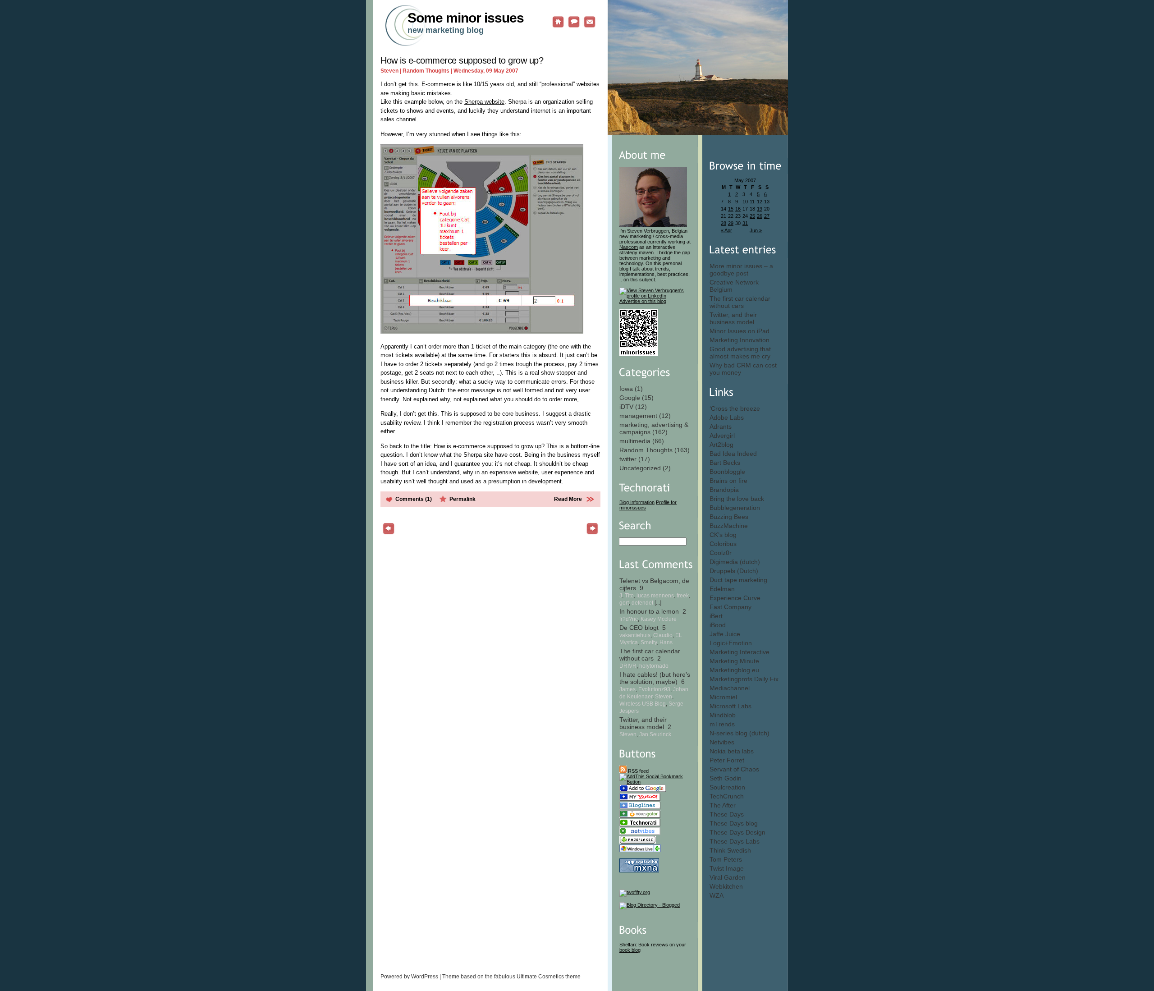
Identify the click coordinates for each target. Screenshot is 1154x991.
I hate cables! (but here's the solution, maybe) (654, 678)
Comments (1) (413, 499)
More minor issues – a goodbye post (741, 269)
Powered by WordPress (409, 976)
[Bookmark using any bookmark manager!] (655, 782)
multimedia (634, 441)
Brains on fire (728, 480)
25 (752, 216)
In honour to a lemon (649, 611)
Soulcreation (727, 787)
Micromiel (723, 697)
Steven (663, 696)
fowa (626, 388)
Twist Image (727, 868)
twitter (628, 459)
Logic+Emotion (731, 643)
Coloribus (723, 543)
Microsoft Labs (730, 706)
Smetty (649, 642)
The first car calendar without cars (740, 302)
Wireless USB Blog (642, 704)
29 (730, 223)
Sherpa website (484, 101)
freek (683, 595)
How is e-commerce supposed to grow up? (461, 60)
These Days (727, 814)
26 (759, 216)
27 (766, 216)
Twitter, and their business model (733, 318)
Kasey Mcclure (659, 619)
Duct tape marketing (738, 579)
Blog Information (637, 502)
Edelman (722, 588)
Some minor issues (466, 17)
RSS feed (638, 771)
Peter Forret (727, 760)
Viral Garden (728, 877)
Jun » (756, 230)
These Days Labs (735, 841)
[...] (658, 603)
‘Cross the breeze (735, 408)
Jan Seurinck (655, 734)
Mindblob (723, 715)
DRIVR (628, 666)
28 (723, 223)
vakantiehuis (634, 635)
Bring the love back (737, 498)
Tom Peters (726, 859)
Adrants (721, 426)
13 (766, 201)
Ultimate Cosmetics (540, 976)
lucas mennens (655, 595)
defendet (642, 603)
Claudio (663, 635)
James (627, 689)
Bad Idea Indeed (733, 453)
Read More (568, 499)
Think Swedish (730, 850)
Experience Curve (735, 597)
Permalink (462, 499)
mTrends (722, 724)
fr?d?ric (628, 619)
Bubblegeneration (735, 507)
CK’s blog (723, 534)
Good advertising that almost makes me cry (740, 352)
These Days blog (734, 823)
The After (723, 805)
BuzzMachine (729, 525)
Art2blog (721, 444)
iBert (716, 615)
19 (759, 208)
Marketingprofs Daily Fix (744, 679)
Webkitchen (726, 886)
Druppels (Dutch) (734, 570)
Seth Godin (726, 778)
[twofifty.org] (634, 892)
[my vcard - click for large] (638, 354)
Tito (629, 595)
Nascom (628, 247)
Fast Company (730, 606)
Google (629, 397)
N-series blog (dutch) (739, 733)
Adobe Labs (727, 417)
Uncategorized (640, 468)
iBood (718, 625)
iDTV (626, 406)
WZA (717, 895)
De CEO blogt (639, 627)
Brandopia (724, 489)
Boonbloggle (727, 471)
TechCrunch (727, 796)
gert (624, 603)
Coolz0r (721, 552)
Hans (666, 642)
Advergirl (722, 435)
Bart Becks (725, 462)
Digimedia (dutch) (735, 561)
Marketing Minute (734, 661)
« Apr (726, 230)
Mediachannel (730, 688)
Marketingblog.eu (734, 670)
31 (745, 223)
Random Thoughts (646, 450)
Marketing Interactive (739, 652)
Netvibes (722, 742)
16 (738, 208)
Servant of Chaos (734, 769)
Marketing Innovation (739, 340)
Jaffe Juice (725, 634)
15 (730, 208)
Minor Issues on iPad (739, 331)
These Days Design (737, 832)
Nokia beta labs (732, 751)
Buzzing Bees (729, 516)
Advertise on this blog (642, 301)
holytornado (654, 666)
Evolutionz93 (654, 689)
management (638, 415)
